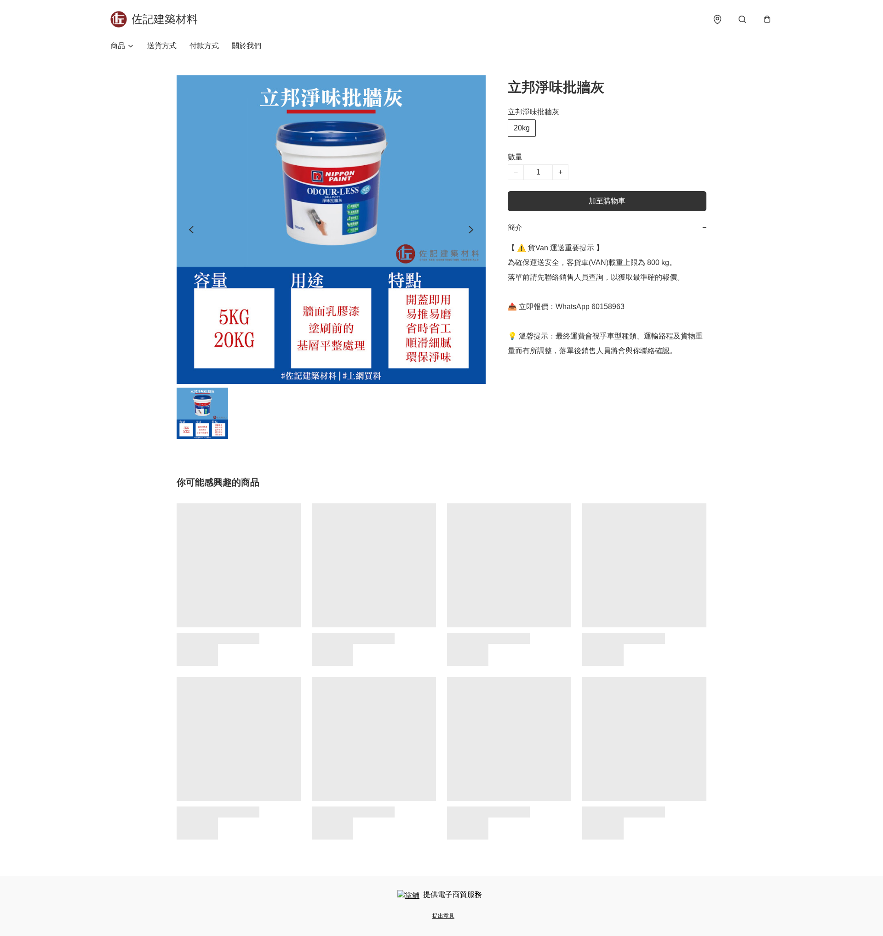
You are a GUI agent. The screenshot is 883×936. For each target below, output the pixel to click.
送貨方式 (162, 46)
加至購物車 (607, 201)
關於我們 (246, 46)
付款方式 (204, 46)
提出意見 (443, 916)
